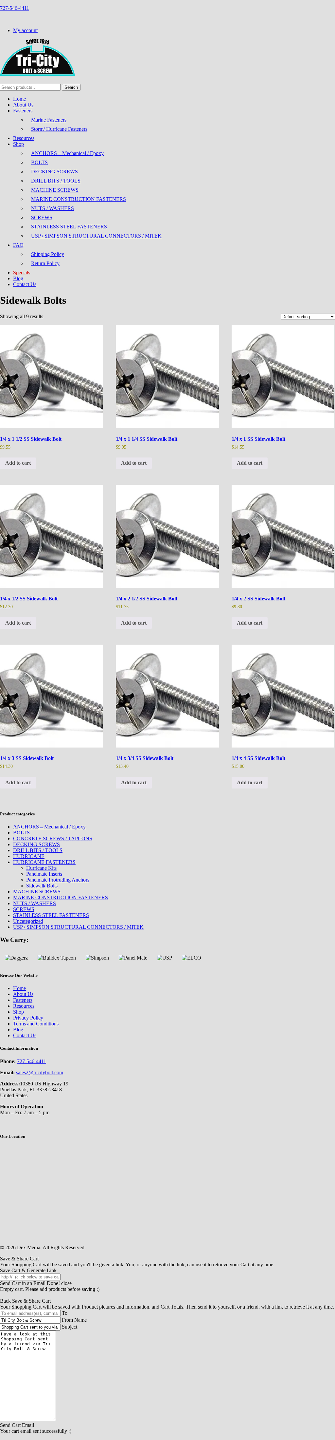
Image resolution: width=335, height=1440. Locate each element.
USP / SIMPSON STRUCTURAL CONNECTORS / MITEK (96, 236)
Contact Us (24, 284)
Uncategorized (28, 921)
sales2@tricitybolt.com (39, 1072)
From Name (74, 1320)
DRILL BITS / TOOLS (55, 181)
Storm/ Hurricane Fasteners (59, 129)
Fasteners (22, 110)
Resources (23, 138)
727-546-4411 (14, 8)
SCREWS (41, 217)
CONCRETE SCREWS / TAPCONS (52, 838)
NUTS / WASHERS (52, 208)
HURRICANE (28, 856)
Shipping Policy (47, 254)
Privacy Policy (28, 1018)
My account (25, 30)
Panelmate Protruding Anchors (57, 880)
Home (19, 99)
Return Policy (45, 263)
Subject (69, 1327)
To (64, 1313)
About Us (23, 104)
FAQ (18, 245)
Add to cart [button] (18, 463)
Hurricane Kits (41, 868)
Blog (18, 278)
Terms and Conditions (36, 1023)
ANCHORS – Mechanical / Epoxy (67, 153)
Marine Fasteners (48, 120)
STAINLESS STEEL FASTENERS (69, 226)
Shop (18, 144)
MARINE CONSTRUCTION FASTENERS (78, 199)
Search (71, 87)
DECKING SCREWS (54, 171)
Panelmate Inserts (44, 874)
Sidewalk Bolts (42, 885)
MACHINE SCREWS (55, 190)
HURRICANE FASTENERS (44, 862)
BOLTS (39, 162)
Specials (21, 272)
